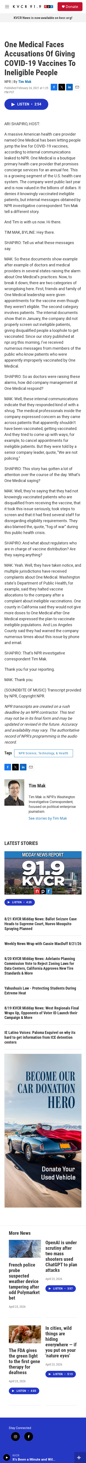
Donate (72, 7)
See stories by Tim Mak (48, 818)
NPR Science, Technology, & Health (43, 753)
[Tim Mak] (14, 792)
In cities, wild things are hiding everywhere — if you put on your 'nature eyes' (61, 1341)
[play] (6, 1457)
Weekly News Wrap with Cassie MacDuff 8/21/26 (42, 943)
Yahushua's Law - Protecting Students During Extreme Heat (40, 990)
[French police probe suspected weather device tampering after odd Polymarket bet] (25, 1249)
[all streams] (80, 1457)
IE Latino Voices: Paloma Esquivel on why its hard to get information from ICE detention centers (39, 1037)
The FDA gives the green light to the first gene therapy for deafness (24, 1361)
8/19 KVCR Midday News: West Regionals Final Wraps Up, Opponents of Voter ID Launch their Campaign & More (41, 1013)
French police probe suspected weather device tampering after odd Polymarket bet (24, 1281)
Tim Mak (24, 81)
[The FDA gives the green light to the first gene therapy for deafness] (25, 1334)
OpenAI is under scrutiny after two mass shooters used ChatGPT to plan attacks (61, 1256)
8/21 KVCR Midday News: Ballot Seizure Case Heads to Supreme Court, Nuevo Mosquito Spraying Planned (40, 924)
